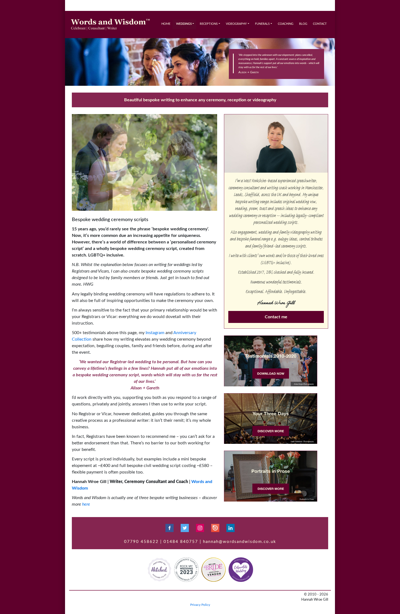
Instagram (155, 333)
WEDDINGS (184, 23)
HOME (165, 23)
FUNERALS (262, 23)
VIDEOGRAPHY (236, 23)
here (86, 504)
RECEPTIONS (209, 23)
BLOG (303, 23)
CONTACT (320, 23)
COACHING (285, 23)
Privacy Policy (200, 604)
